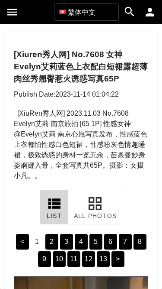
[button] (86, 12)
